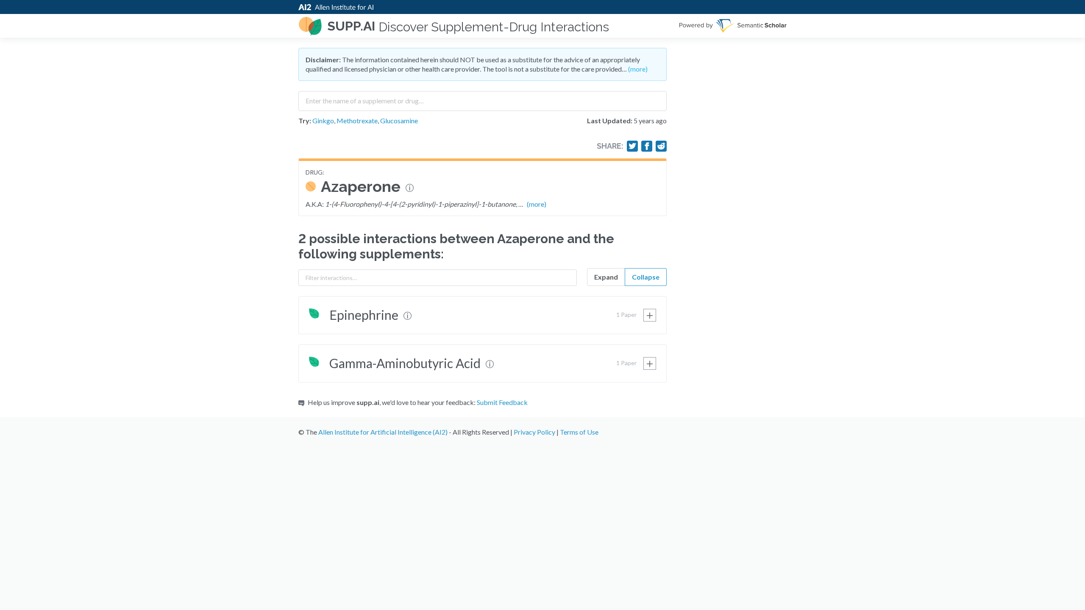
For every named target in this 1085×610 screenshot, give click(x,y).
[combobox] (482, 98)
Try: (304, 120)
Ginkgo (323, 120)
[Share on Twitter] (632, 146)
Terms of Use (579, 432)
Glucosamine (399, 120)
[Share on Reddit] (661, 146)
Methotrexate (357, 120)
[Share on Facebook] (647, 146)
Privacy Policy (534, 432)
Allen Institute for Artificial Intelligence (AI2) (383, 432)
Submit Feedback (502, 402)
